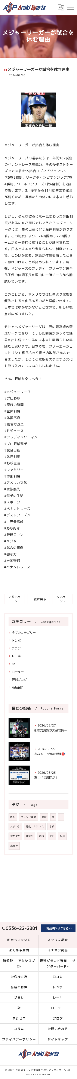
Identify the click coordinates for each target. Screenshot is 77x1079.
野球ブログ (19, 680)
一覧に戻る (38, 599)
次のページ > (62, 599)
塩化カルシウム (35, 826)
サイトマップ (58, 1039)
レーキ (16, 656)
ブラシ (16, 648)
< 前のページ (15, 599)
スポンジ (15, 826)
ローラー (18, 672)
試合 (41, 836)
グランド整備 (28, 817)
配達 (62, 836)
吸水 (12, 817)
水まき (14, 846)
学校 (51, 826)
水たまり (15, 836)
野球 (44, 817)
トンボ (16, 640)
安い (52, 836)
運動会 (30, 836)
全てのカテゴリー (24, 633)
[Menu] (70, 7)
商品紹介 (18, 687)
